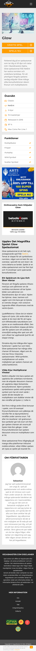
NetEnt (25, 254)
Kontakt (18, 601)
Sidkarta (18, 611)
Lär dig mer (17, 649)
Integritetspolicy (18, 608)
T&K (18, 605)
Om (18, 598)
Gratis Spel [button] (15, 45)
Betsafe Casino (18, 230)
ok (31, 647)
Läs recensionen (25, 224)
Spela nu (15, 51)
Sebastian (18, 481)
